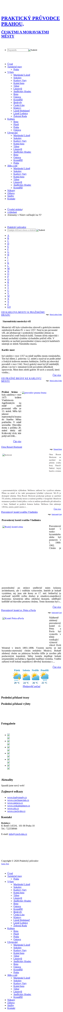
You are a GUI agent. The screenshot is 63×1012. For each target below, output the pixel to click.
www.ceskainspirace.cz (18, 805)
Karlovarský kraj (57, 514)
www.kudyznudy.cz (17, 797)
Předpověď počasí (31, 686)
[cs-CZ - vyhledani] (4, 43)
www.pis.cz (13, 808)
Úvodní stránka (14, 209)
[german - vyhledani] (9, 43)
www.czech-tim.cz (16, 811)
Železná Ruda (58, 449)
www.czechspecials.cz (18, 800)
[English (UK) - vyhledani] (20, 43)
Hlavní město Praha (56, 314)
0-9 (9, 307)
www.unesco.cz (15, 803)
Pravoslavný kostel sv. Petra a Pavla (18, 610)
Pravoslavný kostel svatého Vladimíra (19, 512)
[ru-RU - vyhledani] (14, 43)
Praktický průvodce (16, 227)
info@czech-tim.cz (18, 834)
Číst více (57, 375)
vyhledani (12, 212)
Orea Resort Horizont (11, 447)
